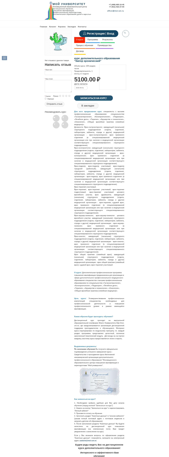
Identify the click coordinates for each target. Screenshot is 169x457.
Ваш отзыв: (49, 79)
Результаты (107, 40)
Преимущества (104, 45)
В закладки (87, 105)
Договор (80, 51)
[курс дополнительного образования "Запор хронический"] (58, 41)
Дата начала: (81, 84)
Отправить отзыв (54, 104)
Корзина (62, 27)
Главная (43, 27)
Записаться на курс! (93, 98)
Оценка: (48, 96)
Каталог (52, 27)
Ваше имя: (49, 70)
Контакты (82, 27)
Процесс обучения (84, 45)
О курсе (79, 40)
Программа (92, 40)
